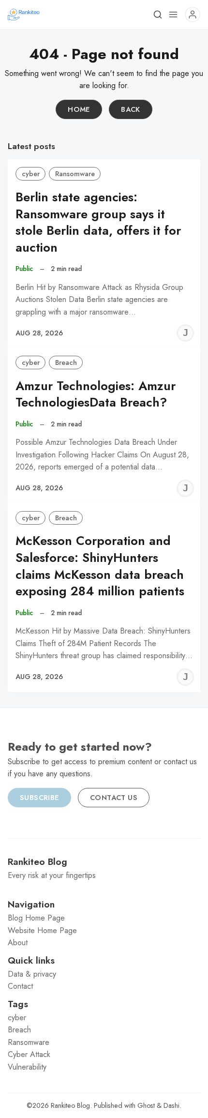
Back (130, 109)
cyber (31, 174)
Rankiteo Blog (70, 1105)
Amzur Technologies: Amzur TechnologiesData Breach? (95, 394)
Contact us (113, 797)
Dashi (171, 1105)
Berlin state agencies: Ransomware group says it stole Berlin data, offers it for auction (98, 222)
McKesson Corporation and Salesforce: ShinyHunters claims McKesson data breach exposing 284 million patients (99, 566)
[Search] (157, 14)
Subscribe (39, 797)
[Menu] (173, 14)
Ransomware (75, 174)
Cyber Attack (29, 1054)
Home (79, 109)
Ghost (146, 1105)
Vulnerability (27, 1067)
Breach (66, 362)
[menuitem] (104, 918)
